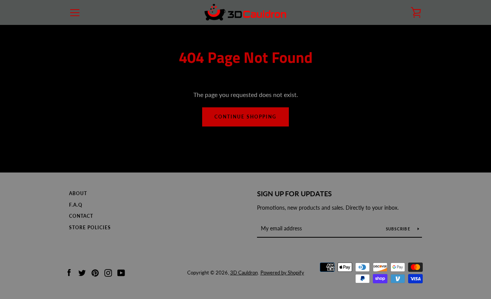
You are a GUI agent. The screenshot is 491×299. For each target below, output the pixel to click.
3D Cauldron (244, 272)
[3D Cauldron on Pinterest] (95, 272)
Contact (81, 216)
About (78, 193)
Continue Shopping (245, 117)
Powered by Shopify (282, 272)
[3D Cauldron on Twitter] (82, 272)
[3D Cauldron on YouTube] (121, 272)
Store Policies (90, 227)
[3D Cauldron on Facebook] (69, 272)
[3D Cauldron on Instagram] (108, 272)
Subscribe (399, 229)
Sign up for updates (294, 193)
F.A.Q (75, 205)
